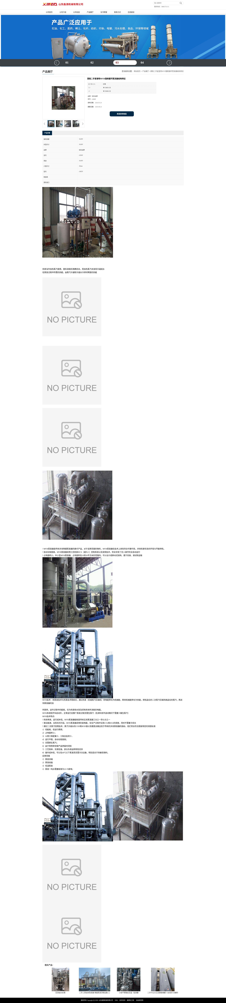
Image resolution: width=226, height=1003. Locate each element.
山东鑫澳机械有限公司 (106, 1000)
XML (116, 1000)
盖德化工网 (130, 1000)
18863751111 (165, 7)
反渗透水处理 (60, 993)
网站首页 (137, 71)
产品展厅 (90, 12)
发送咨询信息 (122, 114)
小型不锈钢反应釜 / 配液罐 (128, 993)
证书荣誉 (104, 12)
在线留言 (131, 12)
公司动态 (76, 12)
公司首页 (49, 12)
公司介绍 (63, 12)
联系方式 (117, 12)
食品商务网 (139, 1000)
